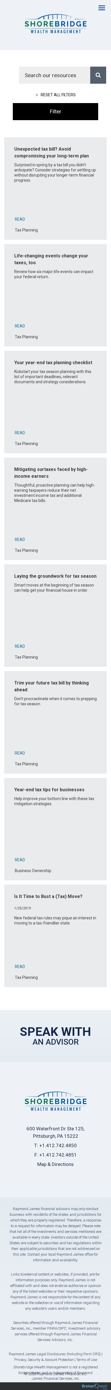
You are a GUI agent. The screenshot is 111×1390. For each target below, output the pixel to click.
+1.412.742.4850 (58, 1145)
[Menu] (98, 7)
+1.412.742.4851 (58, 1155)
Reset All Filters (58, 95)
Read (20, 219)
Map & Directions (55, 1164)
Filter (55, 111)
